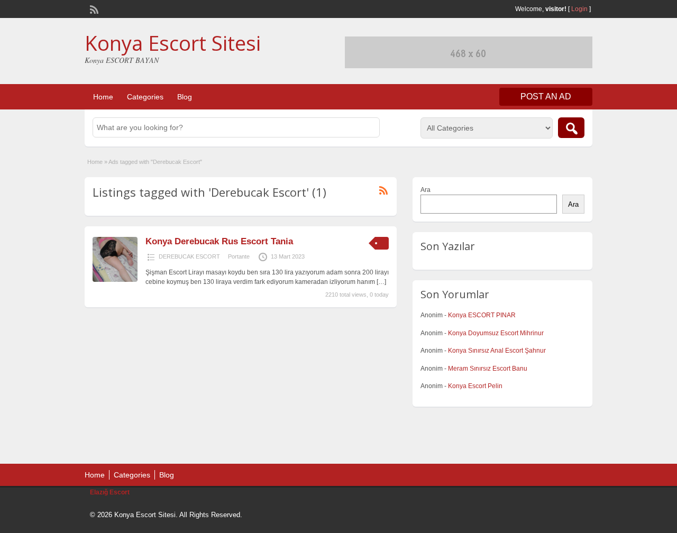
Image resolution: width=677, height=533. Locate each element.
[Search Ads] (571, 127)
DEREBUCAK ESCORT (189, 256)
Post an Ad (545, 96)
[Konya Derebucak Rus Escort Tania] (115, 279)
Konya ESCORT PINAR (482, 315)
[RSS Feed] (93, 8)
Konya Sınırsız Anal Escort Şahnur (497, 350)
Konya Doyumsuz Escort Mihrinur (496, 333)
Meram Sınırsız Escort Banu (487, 368)
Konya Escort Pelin (475, 386)
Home (103, 97)
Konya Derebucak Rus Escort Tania (219, 241)
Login (579, 9)
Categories (145, 97)
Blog (184, 97)
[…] (381, 282)
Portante (239, 256)
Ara (425, 190)
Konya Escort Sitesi (173, 43)
